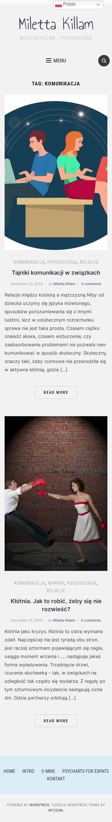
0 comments (91, 284)
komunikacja (29, 262)
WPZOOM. (56, 810)
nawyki (56, 583)
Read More (56, 392)
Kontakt (56, 778)
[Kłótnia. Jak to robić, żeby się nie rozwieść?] (56, 493)
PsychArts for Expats (85, 771)
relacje (89, 262)
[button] (56, 60)
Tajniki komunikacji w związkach (56, 272)
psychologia (62, 262)
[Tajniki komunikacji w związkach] (56, 172)
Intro (28, 771)
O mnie (48, 771)
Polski (69, 4)
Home (9, 771)
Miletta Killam (56, 24)
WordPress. (40, 805)
